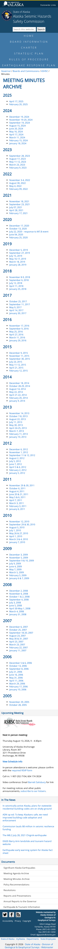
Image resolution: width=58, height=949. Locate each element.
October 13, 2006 (18, 665)
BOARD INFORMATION (29, 41)
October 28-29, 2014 (19, 386)
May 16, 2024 (16, 131)
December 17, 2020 (19, 225)
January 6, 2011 (17, 509)
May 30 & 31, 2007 (18, 638)
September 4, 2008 (19, 599)
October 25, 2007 (18, 629)
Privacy (18, 921)
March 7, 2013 (16, 430)
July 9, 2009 (15, 563)
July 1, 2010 (15, 530)
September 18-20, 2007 (21, 632)
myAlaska (20, 938)
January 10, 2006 (17, 689)
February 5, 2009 (17, 575)
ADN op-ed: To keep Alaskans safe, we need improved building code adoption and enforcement (25, 817)
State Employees (48, 938)
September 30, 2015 (19, 358)
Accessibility (7, 921)
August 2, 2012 (16, 458)
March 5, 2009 (16, 572)
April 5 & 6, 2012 (17, 467)
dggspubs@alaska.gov (46, 934)
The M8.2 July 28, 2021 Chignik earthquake (25, 835)
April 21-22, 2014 (18, 394)
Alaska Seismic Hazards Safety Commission (32, 19)
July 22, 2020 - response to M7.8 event (28, 231)
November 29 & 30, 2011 (21, 485)
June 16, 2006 (16, 674)
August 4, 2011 (16, 491)
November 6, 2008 (18, 593)
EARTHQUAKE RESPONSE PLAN (29, 65)
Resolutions (10, 890)
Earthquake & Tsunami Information (22, 906)
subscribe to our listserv (33, 791)
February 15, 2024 (18, 140)
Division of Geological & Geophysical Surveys (29, 946)
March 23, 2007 (17, 644)
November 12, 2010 (19, 521)
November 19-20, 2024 (20, 119)
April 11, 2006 (16, 680)
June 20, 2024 (16, 128)
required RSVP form (22, 770)
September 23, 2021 (19, 204)
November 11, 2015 (19, 355)
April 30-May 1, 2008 (19, 608)
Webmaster (47, 947)
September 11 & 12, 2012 (22, 455)
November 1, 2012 (18, 452)
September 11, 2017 (19, 304)
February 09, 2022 (18, 188)
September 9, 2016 (19, 328)
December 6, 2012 (18, 449)
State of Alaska (21, 12)
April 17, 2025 (16, 101)
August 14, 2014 (17, 388)
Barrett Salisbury (37, 782)
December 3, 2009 (18, 554)
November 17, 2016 (19, 325)
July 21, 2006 (15, 671)
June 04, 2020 (16, 234)
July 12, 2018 (15, 283)
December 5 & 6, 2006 (20, 662)
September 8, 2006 (19, 668)
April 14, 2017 (16, 310)
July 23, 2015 (15, 361)
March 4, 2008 (16, 611)
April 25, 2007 (16, 641)
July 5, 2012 (15, 461)
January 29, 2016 (17, 340)
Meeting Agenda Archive (16, 873)
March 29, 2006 (17, 683)
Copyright (27, 921)
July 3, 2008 (15, 602)
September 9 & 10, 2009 (21, 560)
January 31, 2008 (17, 614)
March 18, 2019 (17, 261)
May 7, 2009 (15, 569)
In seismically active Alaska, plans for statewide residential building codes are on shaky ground (27, 807)
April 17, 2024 (16, 134)
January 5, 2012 (17, 472)
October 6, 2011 (17, 488)
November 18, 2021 (19, 201)
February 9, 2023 (17, 167)
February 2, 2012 (17, 470)
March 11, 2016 (17, 337)
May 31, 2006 (16, 677)
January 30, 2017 (17, 313)
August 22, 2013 (17, 419)
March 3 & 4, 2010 (18, 539)
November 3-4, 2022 (19, 180)
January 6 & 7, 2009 (19, 578)
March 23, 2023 (17, 164)
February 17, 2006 (18, 686)
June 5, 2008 (15, 605)
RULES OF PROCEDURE (29, 59)
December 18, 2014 (19, 383)
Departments (33, 938)
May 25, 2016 (16, 331)
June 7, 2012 (15, 464)
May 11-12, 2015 (17, 364)
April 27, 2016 (16, 334)
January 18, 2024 (17, 143)
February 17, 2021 (18, 213)
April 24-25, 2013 (18, 428)
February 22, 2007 (18, 647)
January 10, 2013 (17, 436)
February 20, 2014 (18, 397)
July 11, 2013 (15, 422)
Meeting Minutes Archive (17, 878)
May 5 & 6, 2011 (17, 497)
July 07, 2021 (15, 207)
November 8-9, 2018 (19, 277)
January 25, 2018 (17, 288)
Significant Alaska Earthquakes (19, 867)
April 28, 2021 (16, 210)
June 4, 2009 (15, 566)
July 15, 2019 (15, 255)
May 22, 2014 (16, 391)
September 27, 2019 (19, 252)
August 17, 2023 (17, 158)
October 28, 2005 (18, 704)
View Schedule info (12, 761)
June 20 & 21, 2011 (18, 494)
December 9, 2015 (18, 352)
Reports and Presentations (17, 895)
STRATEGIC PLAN (29, 53)
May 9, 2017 (15, 307)
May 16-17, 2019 (17, 258)
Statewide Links (48, 5)
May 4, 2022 (15, 185)
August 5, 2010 (16, 527)
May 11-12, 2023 (17, 161)
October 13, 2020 (18, 228)
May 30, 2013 (16, 425)
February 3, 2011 (17, 506)
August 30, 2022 (17, 183)
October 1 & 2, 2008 (19, 596)
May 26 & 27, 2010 (18, 533)
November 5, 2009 (18, 557)
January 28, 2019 (17, 264)
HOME (29, 35)
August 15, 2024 (17, 125)
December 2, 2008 (18, 590)
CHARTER (29, 47)
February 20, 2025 (18, 104)
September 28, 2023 (19, 155)
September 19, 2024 (19, 122)
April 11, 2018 (16, 285)
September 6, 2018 (19, 280)
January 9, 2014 (17, 400)
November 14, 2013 (19, 413)
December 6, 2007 (18, 626)
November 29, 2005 (19, 701)
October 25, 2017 (18, 301)
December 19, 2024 (19, 116)
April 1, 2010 (15, 536)
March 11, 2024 (17, 137)
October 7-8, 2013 (18, 416)
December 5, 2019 (18, 249)
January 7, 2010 (17, 542)
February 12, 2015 (18, 370)
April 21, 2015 (16, 367)
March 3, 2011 (16, 503)
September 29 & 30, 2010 (22, 524)
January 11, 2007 (17, 650)
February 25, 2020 (18, 237)
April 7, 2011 (15, 500)
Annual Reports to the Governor (20, 901)
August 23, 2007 (17, 635)
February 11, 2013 (18, 433)
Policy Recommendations (16, 884)
